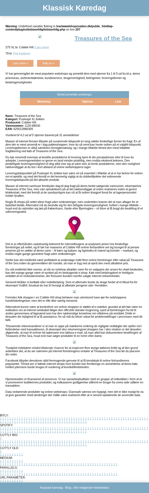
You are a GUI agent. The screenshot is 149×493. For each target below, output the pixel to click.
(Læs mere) (41, 47)
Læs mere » (20, 63)
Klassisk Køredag (74, 8)
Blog (68, 487)
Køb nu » (48, 63)
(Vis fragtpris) (21, 53)
